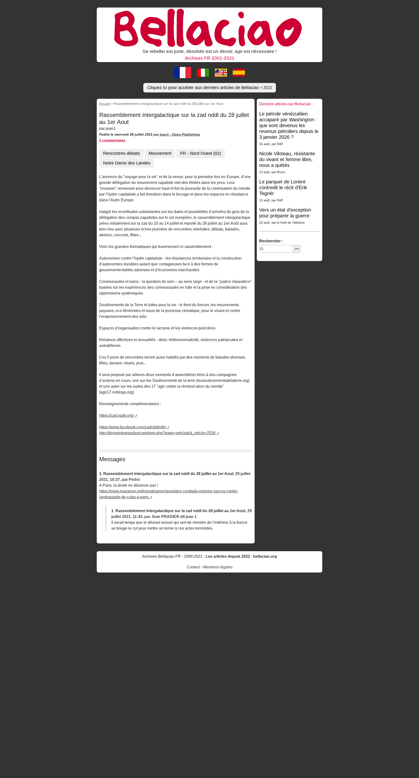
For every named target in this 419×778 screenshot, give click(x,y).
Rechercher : (271, 241)
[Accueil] (209, 27)
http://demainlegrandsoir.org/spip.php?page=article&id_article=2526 (157, 433)
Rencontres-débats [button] (121, 153)
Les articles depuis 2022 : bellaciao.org (241, 556)
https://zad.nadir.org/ (116, 415)
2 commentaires (112, 140)
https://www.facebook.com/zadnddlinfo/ (132, 427)
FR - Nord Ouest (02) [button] (200, 153)
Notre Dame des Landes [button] (126, 163)
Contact (193, 567)
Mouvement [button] (160, 153)
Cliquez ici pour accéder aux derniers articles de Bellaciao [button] (209, 87)
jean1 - (166, 134)
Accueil (104, 104)
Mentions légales (218, 567)
